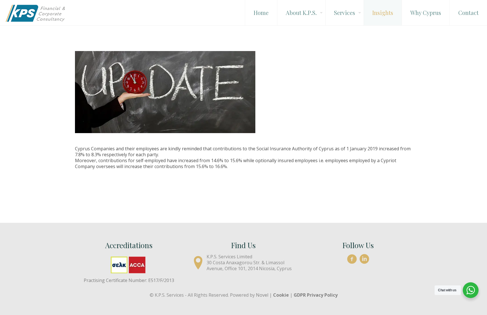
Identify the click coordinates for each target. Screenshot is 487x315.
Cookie (281, 295)
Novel (262, 295)
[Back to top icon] (460, 303)
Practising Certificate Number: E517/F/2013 (129, 280)
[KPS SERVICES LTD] (35, 12)
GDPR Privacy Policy (316, 295)
